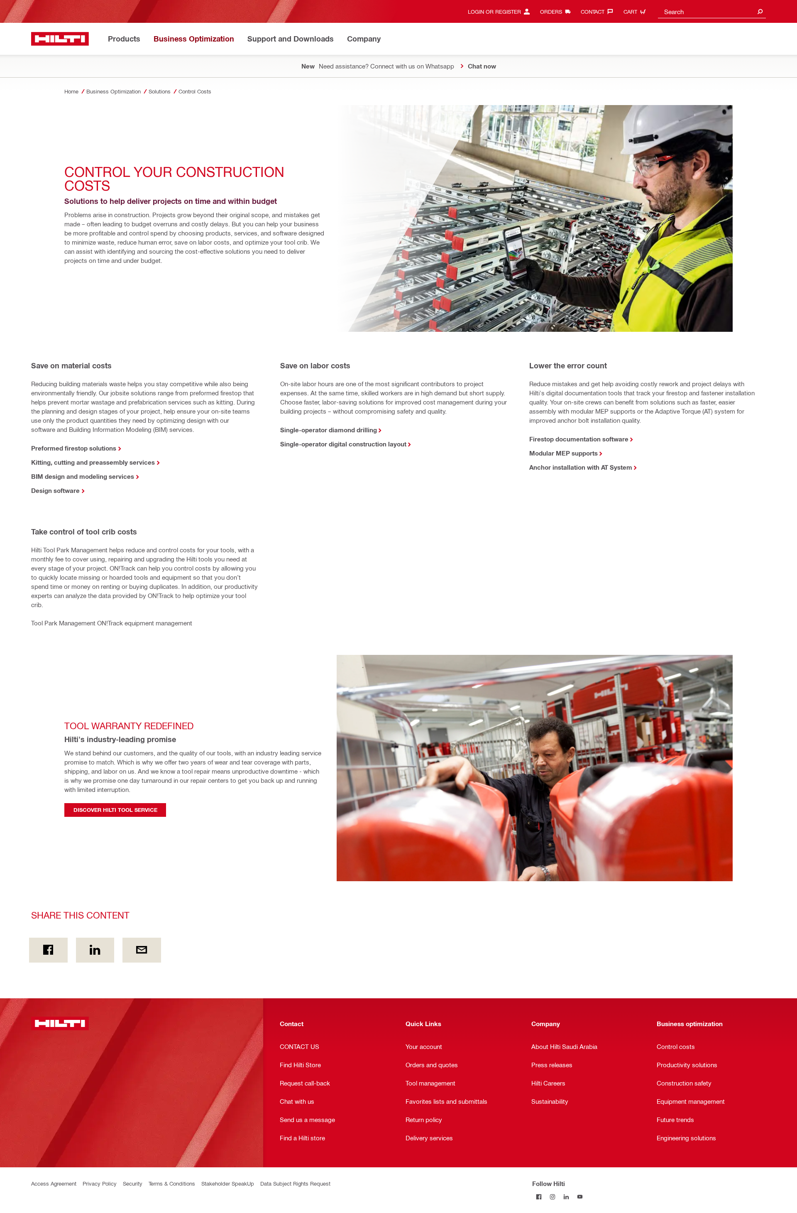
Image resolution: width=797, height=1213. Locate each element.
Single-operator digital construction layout (343, 444)
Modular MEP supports (563, 453)
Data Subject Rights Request (295, 1183)
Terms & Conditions (172, 1183)
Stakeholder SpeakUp (227, 1183)
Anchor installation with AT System (580, 467)
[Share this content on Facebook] (48, 950)
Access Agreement (53, 1183)
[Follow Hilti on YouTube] (580, 1197)
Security (132, 1183)
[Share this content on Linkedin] (95, 950)
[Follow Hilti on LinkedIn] (566, 1197)
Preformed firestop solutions (73, 448)
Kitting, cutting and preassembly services (93, 462)
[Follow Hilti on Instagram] (553, 1197)
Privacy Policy (100, 1183)
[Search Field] (760, 11)
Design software (55, 490)
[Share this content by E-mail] (141, 950)
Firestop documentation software (578, 439)
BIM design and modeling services (82, 476)
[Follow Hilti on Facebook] (539, 1197)
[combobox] (712, 11)
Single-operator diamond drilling (328, 430)
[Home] (60, 39)
